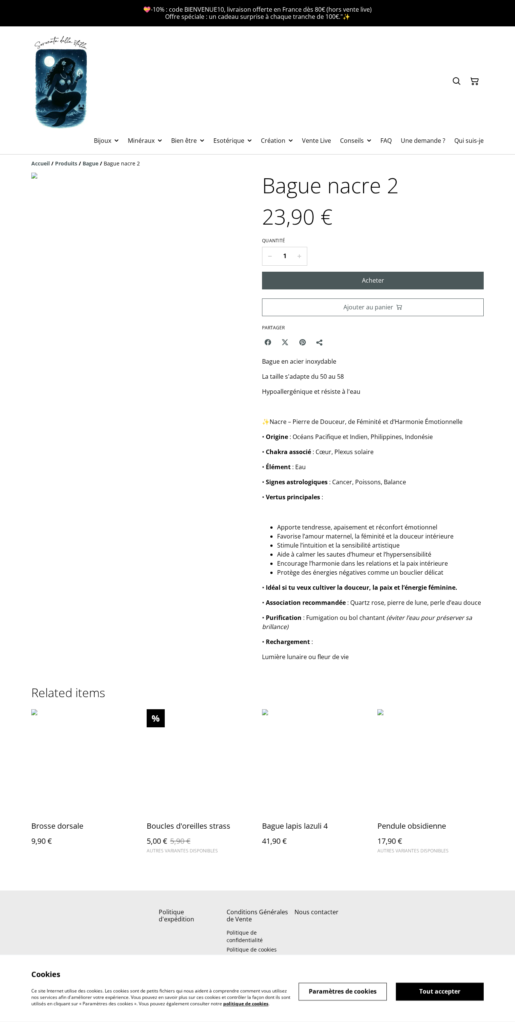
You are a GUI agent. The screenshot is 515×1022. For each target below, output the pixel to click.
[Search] (457, 81)
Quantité (273, 240)
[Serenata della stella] (61, 81)
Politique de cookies (252, 949)
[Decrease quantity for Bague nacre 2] (269, 256)
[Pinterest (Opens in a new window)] (302, 342)
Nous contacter (316, 912)
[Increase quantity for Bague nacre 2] (299, 256)
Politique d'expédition (176, 915)
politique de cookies (245, 1003)
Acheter (373, 280)
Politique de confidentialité (245, 936)
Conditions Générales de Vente (257, 915)
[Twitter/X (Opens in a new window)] (285, 342)
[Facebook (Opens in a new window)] (267, 342)
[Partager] (319, 342)
